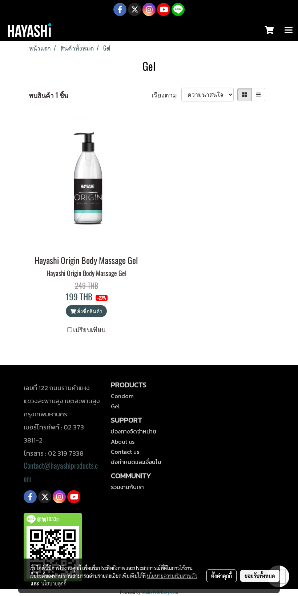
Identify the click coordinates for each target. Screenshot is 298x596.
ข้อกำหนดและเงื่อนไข (136, 461)
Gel (115, 406)
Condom (122, 396)
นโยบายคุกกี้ (54, 583)
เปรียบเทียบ (89, 329)
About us (122, 441)
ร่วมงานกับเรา (127, 487)
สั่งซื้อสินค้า (89, 311)
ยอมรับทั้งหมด (260, 575)
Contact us (125, 451)
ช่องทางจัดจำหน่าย (133, 431)
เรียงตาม (166, 94)
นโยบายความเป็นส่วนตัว (172, 575)
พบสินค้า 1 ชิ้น (48, 95)
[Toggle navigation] (289, 31)
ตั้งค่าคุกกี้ (221, 575)
